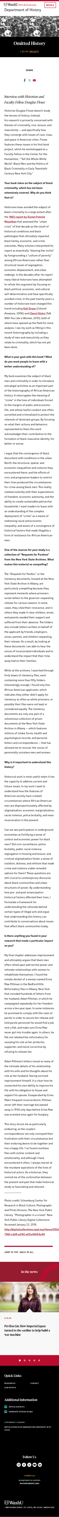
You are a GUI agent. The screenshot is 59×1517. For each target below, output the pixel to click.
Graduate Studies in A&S (20, 1412)
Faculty (34, 52)
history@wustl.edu (29, 1484)
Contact (34, 1383)
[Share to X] (29, 81)
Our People (10, 1388)
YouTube (35, 1465)
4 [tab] (34, 1360)
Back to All (27, 1252)
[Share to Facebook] (24, 81)
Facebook (24, 1465)
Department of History (22, 10)
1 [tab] (20, 1360)
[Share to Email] (34, 81)
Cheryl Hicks (37, 313)
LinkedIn (40, 1465)
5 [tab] (39, 1360)
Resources (9, 1383)
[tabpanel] (29, 1318)
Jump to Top (11, 1252)
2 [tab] (24, 1360)
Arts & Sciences (16, 1407)
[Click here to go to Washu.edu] (14, 1504)
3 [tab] (29, 1360)
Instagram (19, 1465)
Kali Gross (29, 308)
